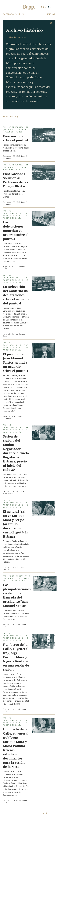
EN (49, 7)
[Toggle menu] (4, 6)
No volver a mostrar (17, 37)
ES (42, 7)
